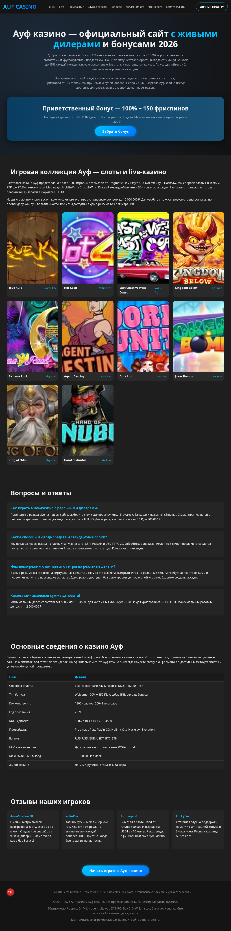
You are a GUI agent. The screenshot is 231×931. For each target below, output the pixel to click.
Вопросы (116, 6)
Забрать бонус (115, 131)
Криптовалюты (175, 6)
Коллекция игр (135, 6)
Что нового (155, 6)
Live (61, 6)
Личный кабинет (212, 6)
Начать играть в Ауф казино (115, 870)
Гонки (51, 6)
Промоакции (75, 6)
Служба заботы (97, 6)
